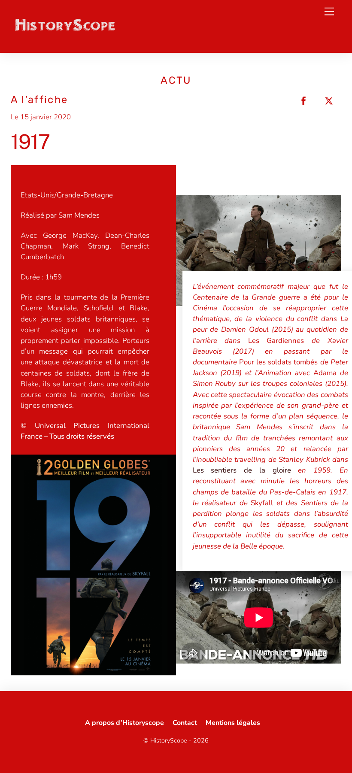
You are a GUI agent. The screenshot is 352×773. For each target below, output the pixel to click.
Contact (185, 723)
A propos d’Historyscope (124, 723)
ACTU (176, 80)
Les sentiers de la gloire (242, 470)
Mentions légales (233, 723)
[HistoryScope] (64, 29)
